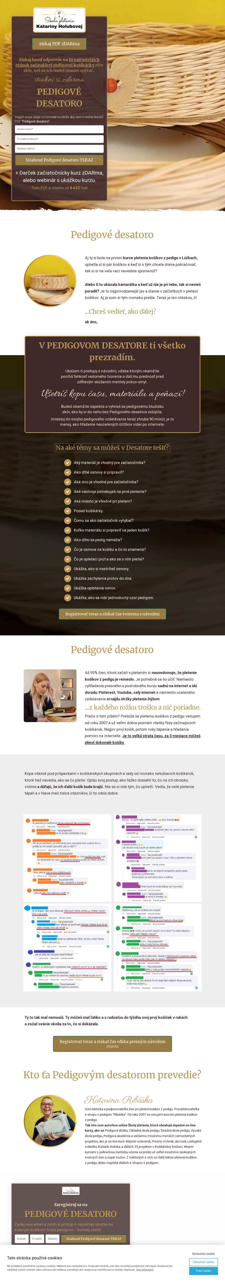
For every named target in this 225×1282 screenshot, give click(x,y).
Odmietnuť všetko (203, 1262)
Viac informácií (144, 1269)
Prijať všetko (203, 1271)
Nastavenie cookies (203, 1253)
